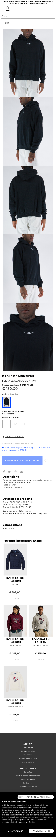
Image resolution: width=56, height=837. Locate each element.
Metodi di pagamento (28, 787)
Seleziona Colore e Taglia (22, 460)
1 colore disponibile (10, 394)
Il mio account (28, 748)
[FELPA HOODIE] (15, 620)
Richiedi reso (28, 783)
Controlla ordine (28, 751)
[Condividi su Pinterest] (17, 472)
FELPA (15, 584)
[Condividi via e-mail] (22, 472)
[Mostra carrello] (7, 8)
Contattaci (28, 772)
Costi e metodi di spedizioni (28, 776)
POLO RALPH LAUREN (15, 580)
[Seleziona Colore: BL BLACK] (6, 402)
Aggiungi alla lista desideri (46, 460)
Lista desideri (28, 755)
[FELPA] (15, 559)
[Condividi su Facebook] (5, 472)
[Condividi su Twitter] (10, 472)
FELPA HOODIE (15, 645)
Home (6, 23)
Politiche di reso (28, 779)
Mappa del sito (28, 762)
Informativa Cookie (26, 822)
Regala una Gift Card (28, 759)
